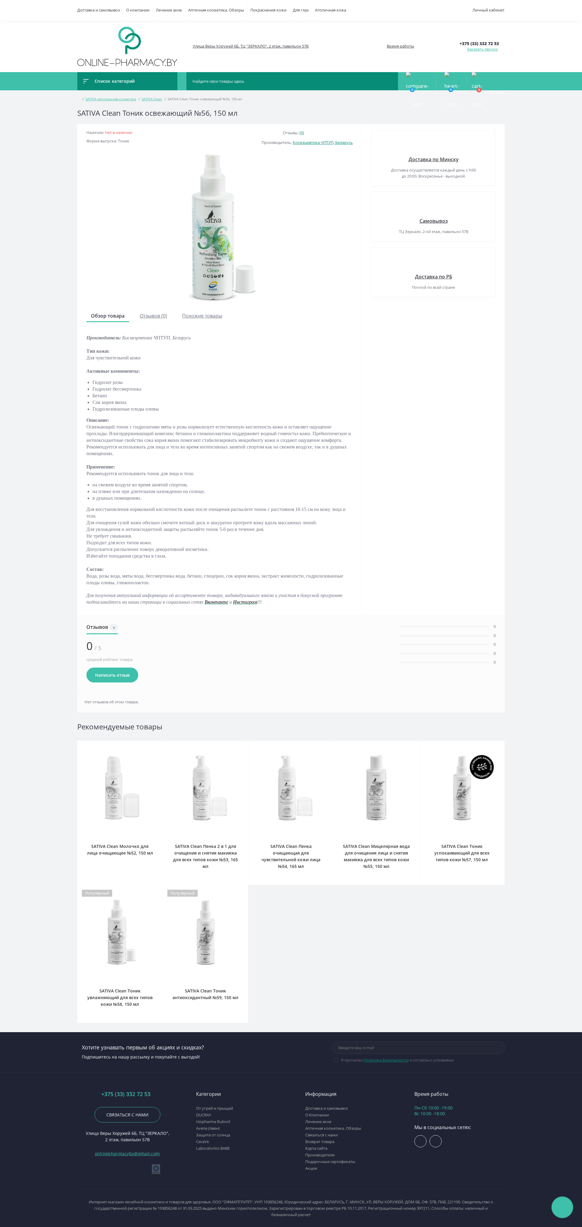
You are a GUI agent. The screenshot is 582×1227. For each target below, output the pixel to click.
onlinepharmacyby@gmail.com (127, 1153)
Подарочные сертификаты (330, 1161)
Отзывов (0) (153, 315)
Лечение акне (169, 10)
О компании (137, 10)
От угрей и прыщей (214, 1108)
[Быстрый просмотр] (148, 745)
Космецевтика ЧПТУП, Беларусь (323, 142)
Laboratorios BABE (213, 1148)
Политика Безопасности (386, 1060)
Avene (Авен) (208, 1128)
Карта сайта (316, 1148)
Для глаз (301, 10)
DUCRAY (203, 1115)
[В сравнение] (155, 745)
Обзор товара (108, 315)
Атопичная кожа (330, 10)
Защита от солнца (213, 1135)
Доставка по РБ (433, 276)
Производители (320, 1155)
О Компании (317, 1115)
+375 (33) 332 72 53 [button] (125, 1094)
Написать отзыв (112, 675)
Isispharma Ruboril (213, 1121)
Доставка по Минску (434, 159)
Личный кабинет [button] (488, 10)
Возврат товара (319, 1141)
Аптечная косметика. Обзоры (216, 10)
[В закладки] (161, 745)
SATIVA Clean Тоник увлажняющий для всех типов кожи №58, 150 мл (119, 997)
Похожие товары (202, 315)
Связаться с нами (127, 1115)
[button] (250, 46)
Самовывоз (434, 221)
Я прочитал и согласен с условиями (397, 1060)
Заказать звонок (482, 49)
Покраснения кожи (268, 10)
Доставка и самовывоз (98, 10)
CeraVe (202, 1141)
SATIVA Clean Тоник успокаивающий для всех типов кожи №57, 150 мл (462, 852)
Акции (311, 1168)
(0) (301, 132)
